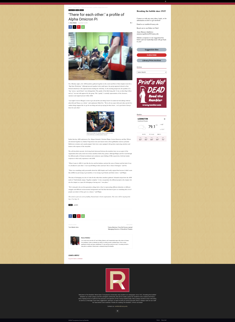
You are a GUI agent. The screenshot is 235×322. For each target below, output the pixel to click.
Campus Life (76, 7)
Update (81, 10)
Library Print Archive (151, 60)
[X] (74, 27)
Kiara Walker (73, 22)
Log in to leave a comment (75, 258)
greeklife (76, 205)
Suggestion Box (151, 49)
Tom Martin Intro (73, 227)
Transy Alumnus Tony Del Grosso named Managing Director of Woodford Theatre (120, 228)
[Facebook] (70, 27)
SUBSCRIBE (152, 55)
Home (70, 7)
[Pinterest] (79, 27)
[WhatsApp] (83, 27)
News (77, 10)
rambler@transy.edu (151, 24)
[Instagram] (165, 1)
